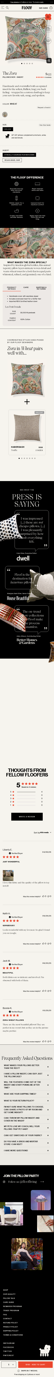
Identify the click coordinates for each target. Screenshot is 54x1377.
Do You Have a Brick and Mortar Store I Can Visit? (21, 1142)
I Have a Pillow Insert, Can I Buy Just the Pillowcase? (23, 1075)
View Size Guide (45, 125)
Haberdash (18, 447)
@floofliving (28, 1182)
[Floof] (27, 7)
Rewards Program (12, 1306)
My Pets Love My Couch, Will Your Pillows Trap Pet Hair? (22, 1127)
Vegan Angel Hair (12, 160)
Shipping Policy (10, 1331)
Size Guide (43, 8)
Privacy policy (10, 1327)
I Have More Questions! (16, 1150)
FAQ (5, 1314)
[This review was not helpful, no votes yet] (48, 896)
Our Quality (9, 1294)
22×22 (8, 129)
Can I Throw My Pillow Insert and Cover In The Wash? (21, 1119)
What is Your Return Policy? (19, 1101)
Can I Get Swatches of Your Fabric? (23, 1135)
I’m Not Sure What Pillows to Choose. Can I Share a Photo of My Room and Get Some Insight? (24, 1109)
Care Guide (8, 1302)
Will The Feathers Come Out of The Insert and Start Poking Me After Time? (22, 1085)
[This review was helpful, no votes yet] (43, 896)
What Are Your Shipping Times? (20, 1094)
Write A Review (27, 817)
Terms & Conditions (13, 1335)
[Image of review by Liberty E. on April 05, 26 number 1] (8, 875)
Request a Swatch (44, 107)
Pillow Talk (9, 1298)
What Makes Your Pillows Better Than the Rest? (21, 1066)
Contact (7, 1318)
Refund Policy (10, 1323)
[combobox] (42, 832)
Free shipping (14, 2)
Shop (5, 1290)
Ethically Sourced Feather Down (19, 155)
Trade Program (11, 1310)
